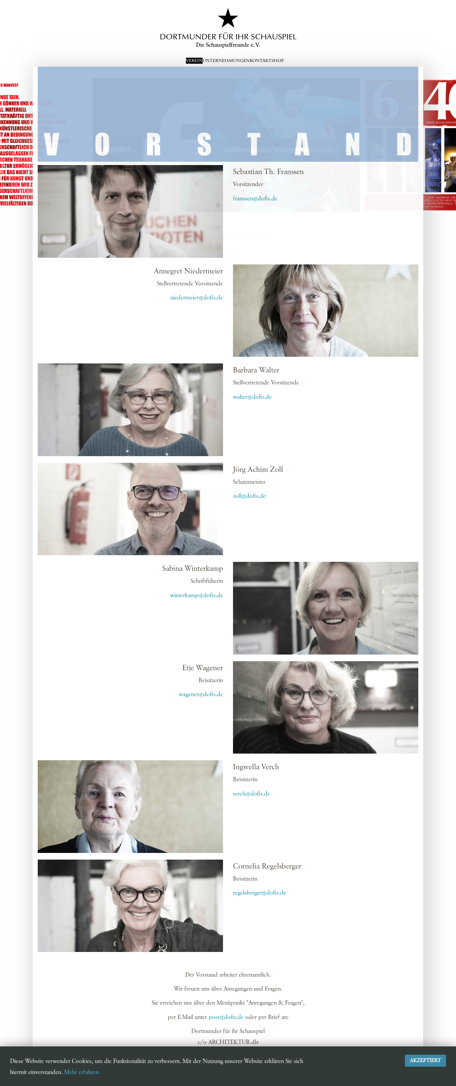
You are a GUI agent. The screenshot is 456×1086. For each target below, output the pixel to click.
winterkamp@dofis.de (196, 595)
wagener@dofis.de (201, 694)
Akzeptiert (425, 1060)
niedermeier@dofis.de (196, 297)
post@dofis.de (226, 1017)
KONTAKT (260, 61)
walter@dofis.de (252, 397)
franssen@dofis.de (255, 198)
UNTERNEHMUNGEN (226, 61)
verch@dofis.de (251, 794)
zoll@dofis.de (249, 496)
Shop (277, 61)
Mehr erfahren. (82, 1072)
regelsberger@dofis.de (259, 893)
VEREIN (194, 61)
